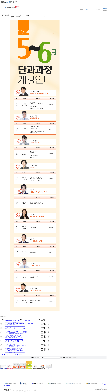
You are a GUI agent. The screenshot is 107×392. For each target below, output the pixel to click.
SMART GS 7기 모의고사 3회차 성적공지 (14, 340)
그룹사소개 (7, 385)
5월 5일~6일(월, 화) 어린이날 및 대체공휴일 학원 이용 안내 (18, 320)
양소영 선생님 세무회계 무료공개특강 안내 (14, 333)
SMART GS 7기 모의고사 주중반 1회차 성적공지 (16, 343)
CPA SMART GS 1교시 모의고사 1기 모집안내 (15, 328)
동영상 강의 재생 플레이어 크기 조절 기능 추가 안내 (16, 332)
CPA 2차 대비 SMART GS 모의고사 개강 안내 (15, 326)
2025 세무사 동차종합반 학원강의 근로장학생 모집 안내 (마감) (19, 323)
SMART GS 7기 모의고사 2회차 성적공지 (14, 341)
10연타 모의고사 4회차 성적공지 (12, 327)
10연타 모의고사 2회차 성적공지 (12, 344)
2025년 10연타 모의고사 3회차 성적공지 (14, 337)
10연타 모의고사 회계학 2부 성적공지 (13, 349)
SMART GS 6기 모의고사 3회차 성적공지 (14, 350)
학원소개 (99, 382)
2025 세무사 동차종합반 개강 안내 (12, 329)
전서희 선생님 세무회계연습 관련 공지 (13, 335)
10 (19, 354)
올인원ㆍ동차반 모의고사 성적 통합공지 (14, 322)
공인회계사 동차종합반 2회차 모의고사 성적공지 (16, 331)
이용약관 (103, 382)
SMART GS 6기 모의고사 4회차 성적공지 (14, 348)
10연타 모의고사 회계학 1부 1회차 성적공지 (15, 352)
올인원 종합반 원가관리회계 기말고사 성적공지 (15, 345)
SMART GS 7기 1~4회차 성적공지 (12, 336)
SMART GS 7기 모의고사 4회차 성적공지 (14, 339)
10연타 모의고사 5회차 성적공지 (12, 324)
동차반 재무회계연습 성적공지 (12, 346)
